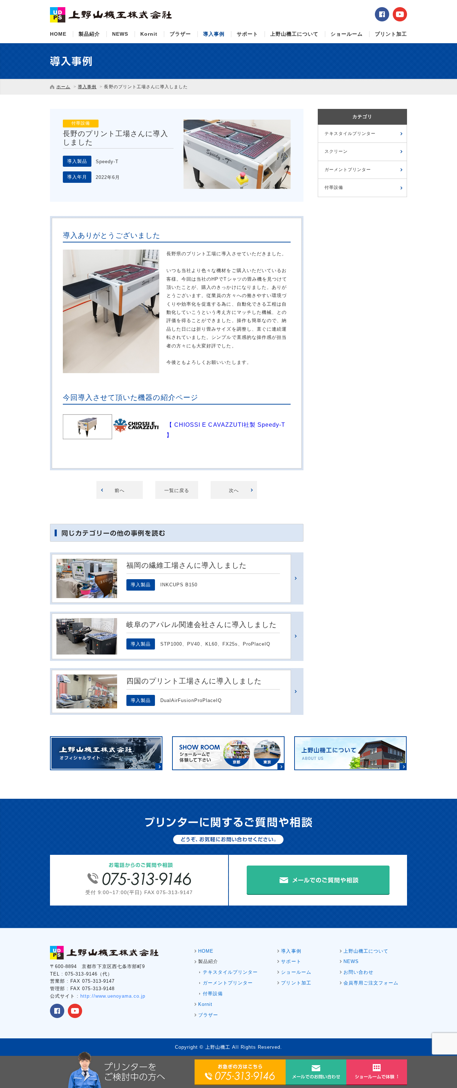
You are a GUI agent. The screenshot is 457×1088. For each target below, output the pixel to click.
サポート (247, 34)
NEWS (120, 34)
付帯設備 (334, 187)
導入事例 (214, 34)
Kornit (148, 34)
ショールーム (347, 34)
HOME (58, 34)
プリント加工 (391, 34)
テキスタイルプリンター (350, 133)
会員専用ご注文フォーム (370, 983)
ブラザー (180, 34)
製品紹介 (89, 34)
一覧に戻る (176, 490)
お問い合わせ (358, 972)
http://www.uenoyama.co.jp (112, 996)
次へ (234, 490)
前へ (120, 490)
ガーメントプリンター (348, 169)
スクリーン (336, 151)
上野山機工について (294, 34)
